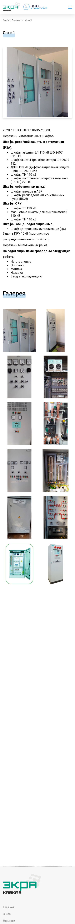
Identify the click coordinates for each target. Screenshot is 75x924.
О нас (7, 914)
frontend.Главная (11, 20)
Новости (9, 921)
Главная (8, 907)
